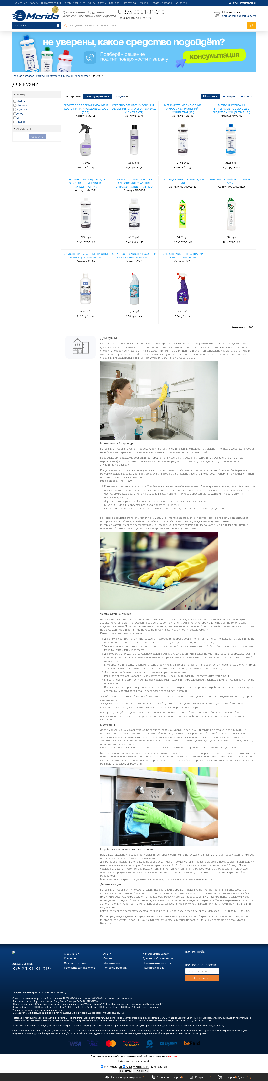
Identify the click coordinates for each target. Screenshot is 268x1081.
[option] (134, 52)
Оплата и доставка (161, 3)
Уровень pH (24, 128)
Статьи (102, 3)
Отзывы (143, 3)
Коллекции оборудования (45, 3)
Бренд (20, 94)
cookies (172, 1056)
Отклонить (141, 1071)
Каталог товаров (25, 25)
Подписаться (202, 978)
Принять (125, 1071)
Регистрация (248, 3)
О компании (19, 3)
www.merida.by (58, 992)
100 (251, 327)
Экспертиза (129, 3)
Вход (235, 3)
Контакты (181, 3)
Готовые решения (74, 3)
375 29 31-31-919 (144, 11)
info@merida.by (216, 1025)
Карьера (114, 3)
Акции (92, 3)
